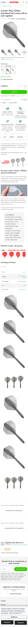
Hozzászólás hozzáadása (14, 528)
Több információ (10, 59)
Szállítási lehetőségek (8, 79)
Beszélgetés (20, 137)
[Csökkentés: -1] (20, 86)
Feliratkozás (20, 569)
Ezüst (25, 285)
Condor (25, 99)
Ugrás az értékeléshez (21, 18)
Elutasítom (7, 622)
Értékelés (12, 137)
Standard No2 (22, 289)
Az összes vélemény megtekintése (19, 544)
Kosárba (14, 92)
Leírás (4, 137)
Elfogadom (21, 623)
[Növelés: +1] (25, 86)
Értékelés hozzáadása (14, 510)
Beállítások (14, 617)
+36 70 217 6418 (15, 594)
